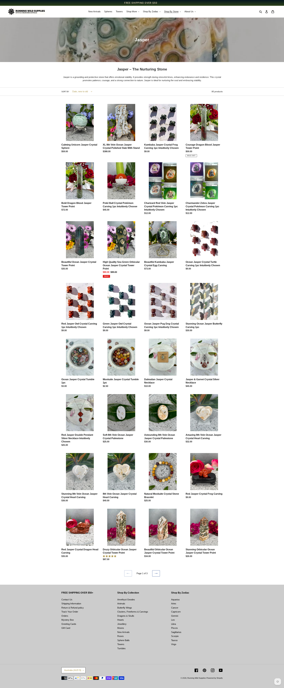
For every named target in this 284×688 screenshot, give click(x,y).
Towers (120, 644)
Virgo (173, 644)
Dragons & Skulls (125, 616)
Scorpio (175, 636)
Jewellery (121, 624)
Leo (173, 620)
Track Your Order (69, 611)
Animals (121, 603)
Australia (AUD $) (72, 670)
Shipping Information (71, 603)
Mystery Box (67, 620)
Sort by (65, 92)
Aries (173, 603)
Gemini (174, 616)
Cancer (174, 607)
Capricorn (176, 611)
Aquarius (175, 599)
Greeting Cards (68, 624)
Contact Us (66, 599)
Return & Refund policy (72, 607)
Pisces (174, 628)
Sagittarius (176, 632)
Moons (120, 628)
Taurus (174, 640)
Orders (64, 616)
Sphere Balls (123, 640)
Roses (120, 636)
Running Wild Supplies (196, 678)
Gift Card (65, 628)
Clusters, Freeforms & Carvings (132, 611)
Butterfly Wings (124, 607)
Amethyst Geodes (126, 599)
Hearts (120, 620)
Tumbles (121, 648)
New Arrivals (123, 632)
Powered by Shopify (214, 678)
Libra (173, 624)
